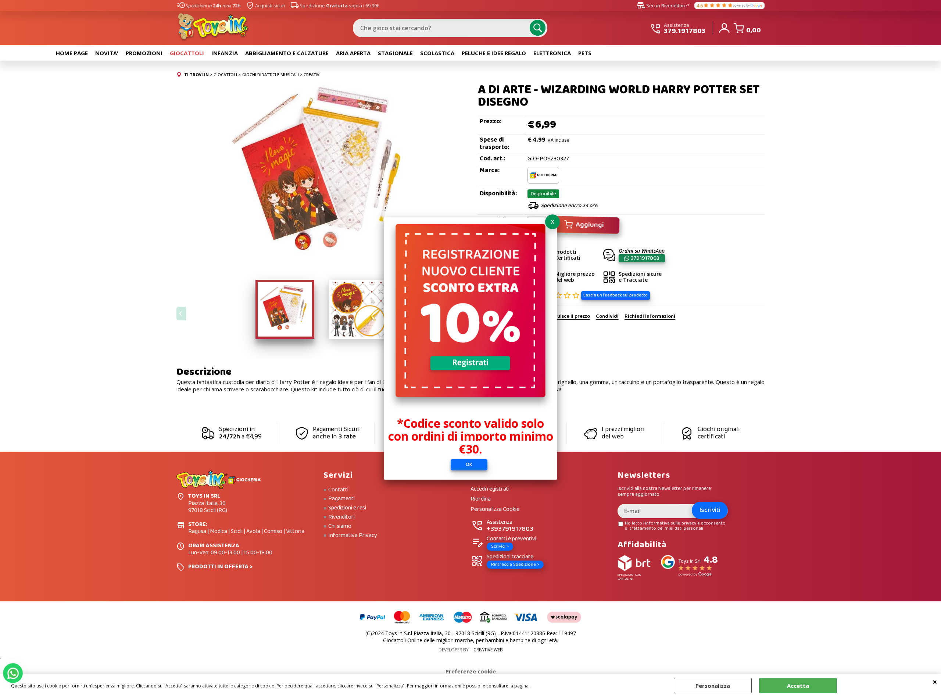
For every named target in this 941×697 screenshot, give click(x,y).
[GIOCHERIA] (543, 182)
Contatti (338, 490)
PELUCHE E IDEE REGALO (494, 53)
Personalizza (712, 685)
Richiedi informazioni (650, 316)
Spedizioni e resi (347, 508)
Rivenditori (341, 517)
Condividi (607, 316)
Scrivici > (500, 546)
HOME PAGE (72, 53)
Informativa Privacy (352, 535)
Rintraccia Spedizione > (515, 564)
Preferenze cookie (471, 671)
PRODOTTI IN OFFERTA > (220, 566)
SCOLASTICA (437, 53)
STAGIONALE (395, 53)
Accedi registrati (489, 489)
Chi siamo (339, 526)
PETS (584, 53)
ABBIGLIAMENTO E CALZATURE (287, 53)
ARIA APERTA (353, 53)
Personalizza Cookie (494, 509)
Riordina (480, 499)
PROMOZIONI (144, 53)
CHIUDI (935, 681)
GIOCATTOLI (187, 53)
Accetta (798, 685)
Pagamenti (341, 498)
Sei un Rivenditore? (663, 5)
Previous (181, 313)
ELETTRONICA (552, 53)
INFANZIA (224, 53)
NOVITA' (106, 53)
